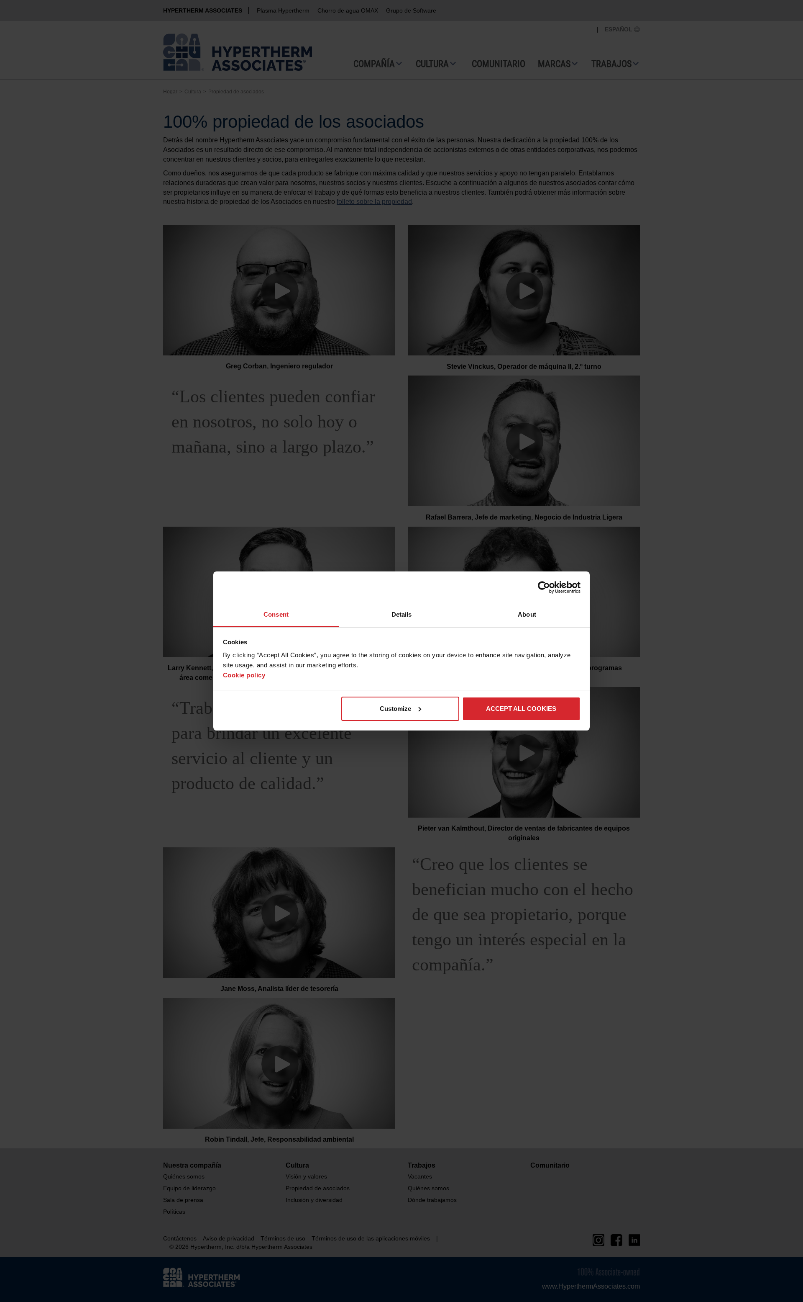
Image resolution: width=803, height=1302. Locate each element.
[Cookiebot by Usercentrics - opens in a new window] (544, 587)
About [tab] (527, 614)
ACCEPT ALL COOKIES (521, 708)
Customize (395, 708)
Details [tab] (401, 614)
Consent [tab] (276, 614)
